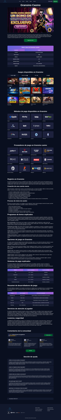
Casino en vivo (24, 75)
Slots (47, 75)
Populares (12, 75)
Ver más (30, 350)
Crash (36, 75)
